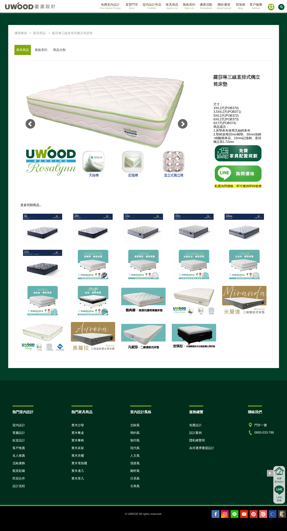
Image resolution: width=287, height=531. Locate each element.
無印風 (135, 440)
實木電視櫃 (79, 463)
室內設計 (18, 425)
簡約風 (135, 432)
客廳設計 (18, 432)
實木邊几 (77, 470)
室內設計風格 (140, 412)
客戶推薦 (18, 448)
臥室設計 (18, 440)
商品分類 (59, 50)
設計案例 (195, 432)
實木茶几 (77, 478)
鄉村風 (135, 470)
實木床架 (77, 448)
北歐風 (135, 425)
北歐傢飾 (18, 463)
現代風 (135, 448)
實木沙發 (77, 425)
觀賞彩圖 (18, 470)
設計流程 (18, 486)
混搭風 (135, 463)
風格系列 (41, 50)
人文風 (135, 455)
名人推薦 (18, 455)
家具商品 (22, 50)
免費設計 (195, 425)
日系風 (135, 478)
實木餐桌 (77, 432)
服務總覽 (196, 412)
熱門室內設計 (23, 412)
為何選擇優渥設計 (201, 448)
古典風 (135, 486)
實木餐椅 (77, 440)
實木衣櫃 (77, 455)
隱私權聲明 (197, 440)
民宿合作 (18, 478)
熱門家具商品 (82, 412)
